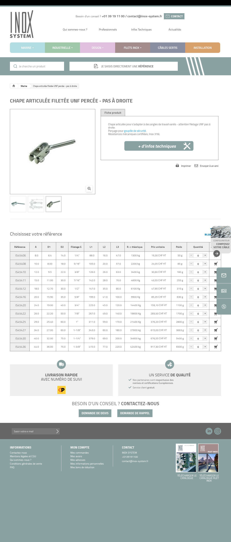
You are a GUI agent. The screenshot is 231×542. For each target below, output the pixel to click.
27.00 (50, 330)
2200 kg (135, 263)
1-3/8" (77, 346)
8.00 (49, 263)
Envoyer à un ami (209, 165)
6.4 (50, 255)
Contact (177, 16)
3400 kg (135, 272)
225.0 (92, 305)
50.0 (63, 313)
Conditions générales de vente (26, 463)
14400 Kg (135, 305)
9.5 (50, 272)
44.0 (36, 346)
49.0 (105, 313)
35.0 (105, 288)
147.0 (92, 288)
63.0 (118, 272)
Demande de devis (95, 413)
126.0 (92, 272)
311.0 (92, 321)
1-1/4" (77, 338)
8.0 (36, 255)
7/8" (77, 313)
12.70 (50, 288)
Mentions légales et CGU (23, 456)
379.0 (92, 338)
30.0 (63, 280)
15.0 (36, 280)
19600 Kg (135, 313)
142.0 (92, 280)
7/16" (77, 280)
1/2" (77, 288)
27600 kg (135, 330)
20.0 (105, 263)
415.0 (92, 346)
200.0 (118, 338)
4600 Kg (135, 280)
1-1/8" (77, 330)
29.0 (36, 321)
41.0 (105, 297)
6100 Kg (135, 288)
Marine (24, 86)
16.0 (105, 255)
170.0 (118, 321)
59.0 (105, 321)
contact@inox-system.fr (144, 16)
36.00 (50, 346)
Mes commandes (79, 452)
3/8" (77, 272)
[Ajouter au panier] (216, 322)
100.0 (118, 297)
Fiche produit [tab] (112, 112)
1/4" (77, 255)
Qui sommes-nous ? (75, 29)
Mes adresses (77, 460)
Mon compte (79, 447)
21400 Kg (135, 321)
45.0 (105, 305)
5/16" (77, 263)
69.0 (105, 338)
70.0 (118, 280)
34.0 (36, 330)
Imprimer (186, 165)
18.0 (63, 263)
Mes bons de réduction (82, 467)
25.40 (50, 321)
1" (77, 321)
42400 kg (135, 346)
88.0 (92, 255)
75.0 (63, 338)
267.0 (92, 313)
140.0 (118, 313)
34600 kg (135, 338)
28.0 (105, 280)
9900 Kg (135, 297)
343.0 (92, 330)
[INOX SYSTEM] (21, 24)
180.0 (118, 330)
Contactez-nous (18, 452)
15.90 (50, 297)
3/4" (77, 305)
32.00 (50, 338)
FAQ (12, 467)
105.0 (92, 263)
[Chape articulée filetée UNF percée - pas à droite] (18, 204)
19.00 (50, 305)
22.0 (63, 272)
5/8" (77, 297)
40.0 (63, 305)
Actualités (175, 29)
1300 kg (135, 255)
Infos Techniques (141, 29)
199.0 (92, 297)
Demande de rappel (135, 413)
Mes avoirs (76, 456)
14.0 (63, 255)
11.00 (50, 280)
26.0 (105, 272)
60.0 (63, 321)
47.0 (118, 255)
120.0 (118, 305)
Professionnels (108, 29)
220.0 (118, 346)
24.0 (36, 305)
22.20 (50, 313)
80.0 (118, 288)
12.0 (36, 272)
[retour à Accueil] (13, 86)
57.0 (118, 263)
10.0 (36, 263)
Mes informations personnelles (87, 463)
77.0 (105, 346)
